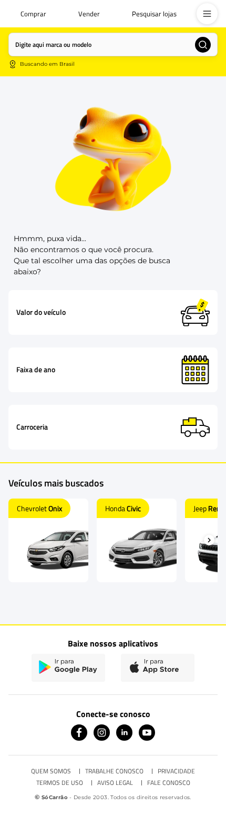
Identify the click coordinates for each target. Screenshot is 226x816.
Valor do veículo (41, 312)
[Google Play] (68, 668)
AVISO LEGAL (115, 783)
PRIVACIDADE (176, 771)
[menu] (207, 13)
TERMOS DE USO (59, 783)
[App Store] (157, 668)
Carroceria (32, 427)
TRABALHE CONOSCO (114, 771)
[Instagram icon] (102, 737)
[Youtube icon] (147, 737)
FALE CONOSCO (168, 783)
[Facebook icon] (79, 737)
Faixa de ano (35, 369)
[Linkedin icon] (124, 737)
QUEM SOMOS (51, 771)
